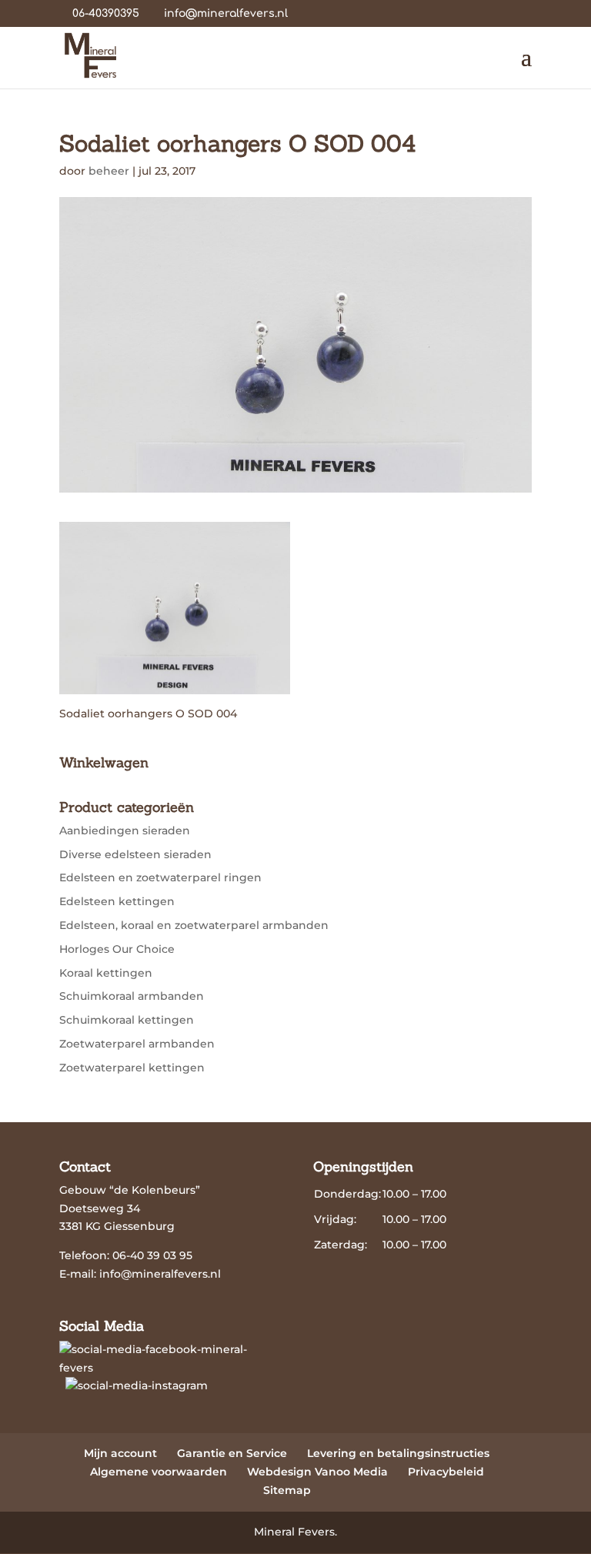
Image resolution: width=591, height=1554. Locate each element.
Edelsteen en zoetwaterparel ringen (160, 877)
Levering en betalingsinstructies (398, 1453)
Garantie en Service (232, 1453)
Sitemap (287, 1490)
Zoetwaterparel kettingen (132, 1067)
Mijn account (120, 1453)
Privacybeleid (446, 1472)
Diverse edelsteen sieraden (135, 854)
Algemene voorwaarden (158, 1472)
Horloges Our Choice (117, 949)
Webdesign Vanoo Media (317, 1472)
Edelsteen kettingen (117, 901)
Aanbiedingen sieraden (124, 830)
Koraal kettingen (105, 973)
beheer (108, 171)
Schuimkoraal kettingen (126, 1020)
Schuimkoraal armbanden (131, 996)
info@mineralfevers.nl (160, 1274)
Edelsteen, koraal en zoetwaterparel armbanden (194, 925)
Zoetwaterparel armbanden (137, 1044)
